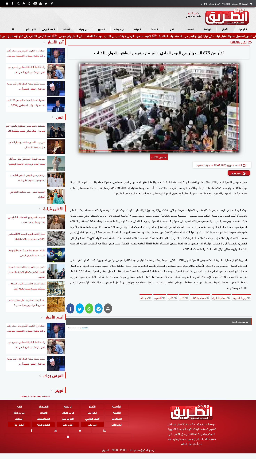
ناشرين (158, 297)
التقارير (101, 29)
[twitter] (46, 3)
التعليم (19, 418)
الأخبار (225, 29)
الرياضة (207, 29)
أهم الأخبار (54, 316)
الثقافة (154, 29)
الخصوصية (43, 424)
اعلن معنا (68, 424)
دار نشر (144, 297)
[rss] (24, 3)
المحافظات (43, 418)
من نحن (92, 424)
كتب (182, 297)
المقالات (66, 29)
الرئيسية (243, 29)
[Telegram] (98, 308)
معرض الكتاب (199, 297)
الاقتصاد (189, 29)
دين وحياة (84, 29)
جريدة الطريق (240, 297)
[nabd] (29, 3)
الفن (172, 29)
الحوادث (137, 29)
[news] (35, 3)
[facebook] (52, 3)
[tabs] (7, 3)
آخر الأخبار (55, 41)
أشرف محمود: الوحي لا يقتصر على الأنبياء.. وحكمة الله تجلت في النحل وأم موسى (126, 35)
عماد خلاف (236, 173)
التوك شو (31, 29)
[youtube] (40, 3)
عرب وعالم (119, 29)
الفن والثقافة (238, 42)
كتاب (171, 297)
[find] (18, 3)
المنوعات (116, 424)
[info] (12, 3)
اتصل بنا (19, 424)
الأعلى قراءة (53, 208)
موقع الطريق (219, 297)
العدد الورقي (48, 29)
